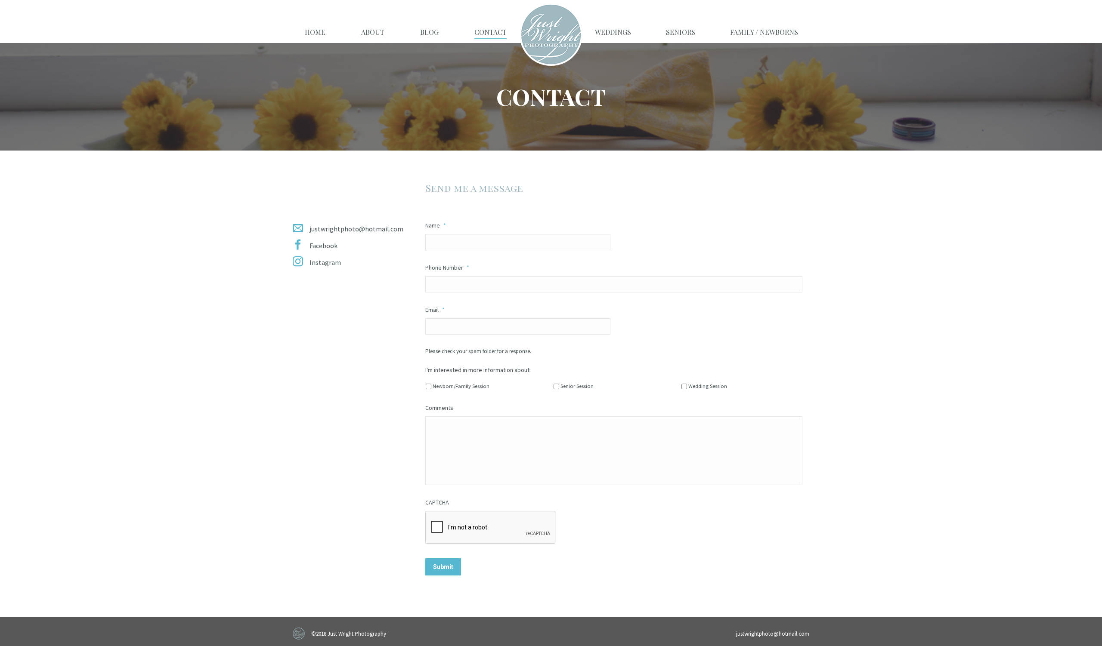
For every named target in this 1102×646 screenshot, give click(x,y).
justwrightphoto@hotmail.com (772, 633)
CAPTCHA (437, 502)
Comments (439, 408)
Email (435, 310)
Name (435, 225)
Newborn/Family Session (461, 386)
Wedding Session (707, 386)
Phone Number (447, 267)
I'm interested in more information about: (478, 370)
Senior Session (577, 386)
